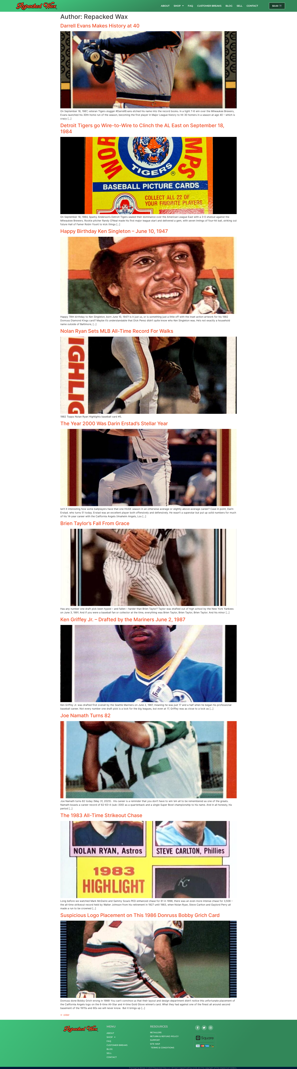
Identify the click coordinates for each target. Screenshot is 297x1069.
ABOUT (165, 5)
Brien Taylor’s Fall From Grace (94, 523)
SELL (239, 5)
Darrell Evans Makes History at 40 (100, 26)
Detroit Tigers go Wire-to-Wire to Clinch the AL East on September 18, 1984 (142, 128)
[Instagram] (210, 1027)
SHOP (177, 5)
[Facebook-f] (197, 1027)
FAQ (190, 5)
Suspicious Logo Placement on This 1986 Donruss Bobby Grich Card (140, 915)
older (64, 1014)
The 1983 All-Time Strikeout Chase (101, 815)
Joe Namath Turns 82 (85, 715)
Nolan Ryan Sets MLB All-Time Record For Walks (116, 331)
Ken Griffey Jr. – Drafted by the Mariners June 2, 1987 (122, 619)
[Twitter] (204, 1027)
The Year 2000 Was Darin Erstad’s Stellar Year (114, 423)
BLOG (229, 5)
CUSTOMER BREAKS (209, 5)
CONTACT (252, 5)
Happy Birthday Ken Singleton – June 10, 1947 (114, 231)
